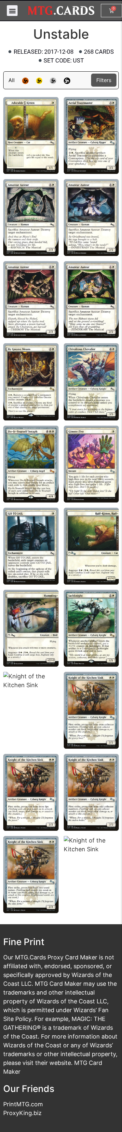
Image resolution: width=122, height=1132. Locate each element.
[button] (12, 10)
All (11, 80)
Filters (103, 80)
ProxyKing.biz (22, 1113)
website (60, 1062)
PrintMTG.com (23, 1104)
